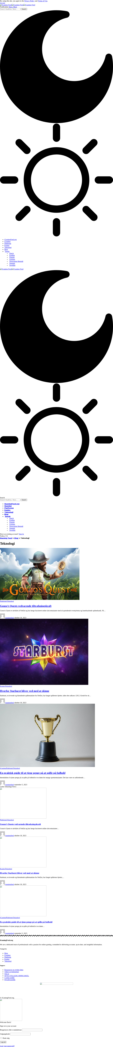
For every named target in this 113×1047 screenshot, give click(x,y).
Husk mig (5, 1038)
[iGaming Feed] (17, 5)
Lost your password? (7, 1046)
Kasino (2, 686)
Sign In (21, 534)
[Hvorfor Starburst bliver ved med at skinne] (44, 684)
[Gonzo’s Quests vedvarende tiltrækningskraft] (39, 599)
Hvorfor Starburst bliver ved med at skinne (24, 690)
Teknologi (10, 601)
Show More (13, 7)
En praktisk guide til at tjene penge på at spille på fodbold (32, 772)
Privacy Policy (29, 1)
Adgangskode (5, 1034)
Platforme (3, 601)
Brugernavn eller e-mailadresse (11, 1030)
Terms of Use (42, 1)
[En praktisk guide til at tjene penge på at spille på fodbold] (47, 766)
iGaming (3, 768)
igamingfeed (9, 618)
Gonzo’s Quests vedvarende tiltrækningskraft (25, 606)
